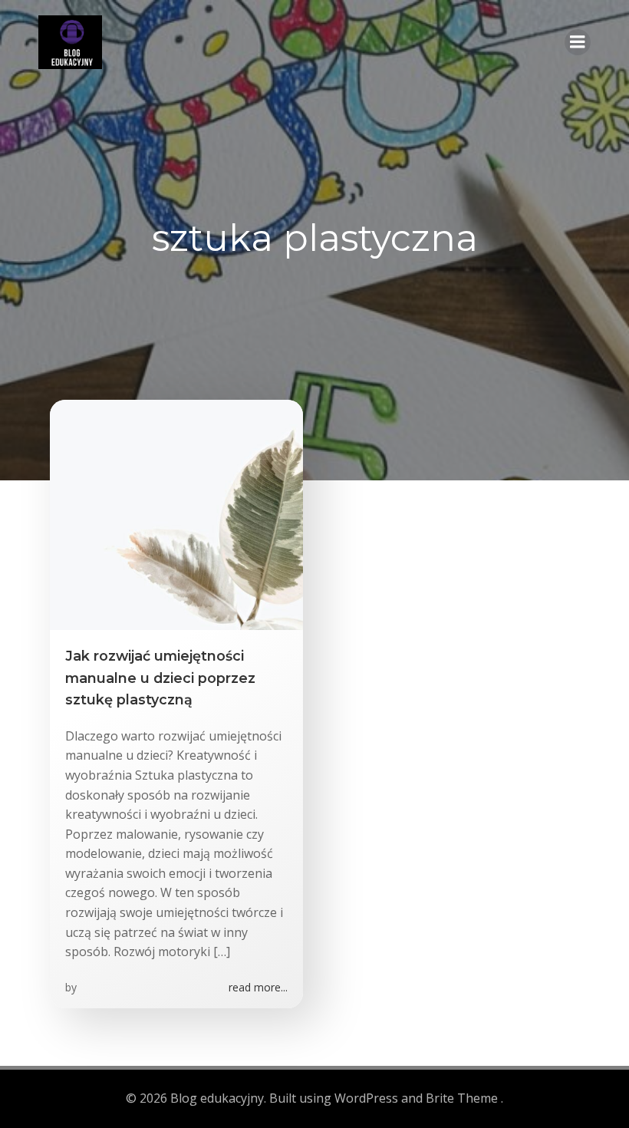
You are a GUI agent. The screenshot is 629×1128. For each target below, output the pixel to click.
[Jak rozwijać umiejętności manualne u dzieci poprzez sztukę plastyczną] (176, 514)
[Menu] (578, 42)
